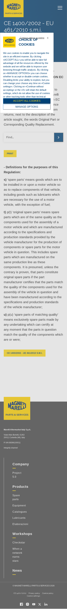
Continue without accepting (32, 38)
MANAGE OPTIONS (26, 106)
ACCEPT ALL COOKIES (27, 100)
